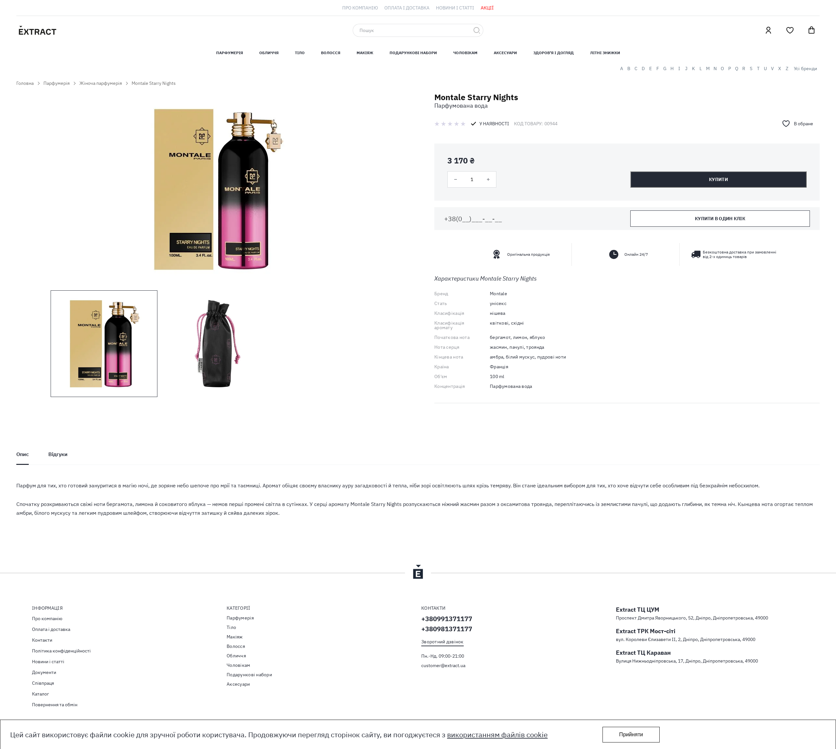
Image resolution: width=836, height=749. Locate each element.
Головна (25, 83)
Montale (498, 294)
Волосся (330, 52)
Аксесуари (505, 52)
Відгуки (58, 454)
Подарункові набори (413, 52)
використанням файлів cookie (497, 734)
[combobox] (418, 30)
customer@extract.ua (443, 665)
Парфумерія (56, 83)
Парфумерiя (229, 52)
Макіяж (365, 52)
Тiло (300, 52)
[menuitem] (360, 8)
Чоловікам (465, 52)
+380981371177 (446, 628)
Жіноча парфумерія (100, 83)
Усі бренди (805, 68)
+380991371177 (446, 618)
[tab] (22, 454)
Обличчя (269, 52)
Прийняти (631, 734)
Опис (22, 454)
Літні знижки (605, 52)
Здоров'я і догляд (553, 52)
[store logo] (68, 30)
